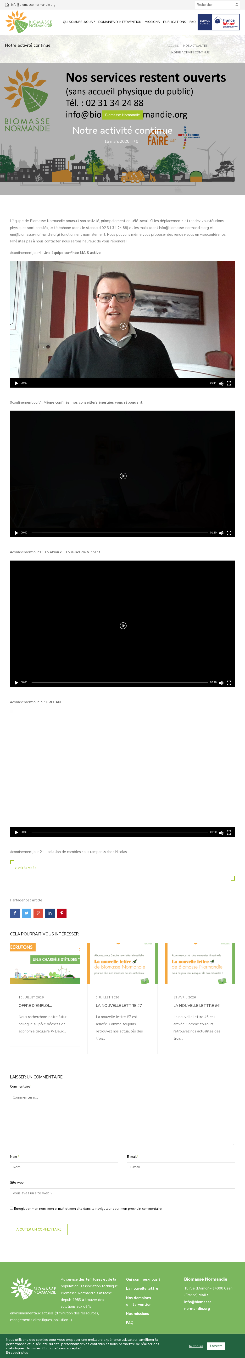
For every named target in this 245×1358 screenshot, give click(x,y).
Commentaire (21, 1086)
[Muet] (221, 383)
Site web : (17, 1182)
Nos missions (137, 1313)
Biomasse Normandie (122, 115)
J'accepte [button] (216, 1346)
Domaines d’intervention (119, 22)
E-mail (132, 1156)
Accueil (172, 46)
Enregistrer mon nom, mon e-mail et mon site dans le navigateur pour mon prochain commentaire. (88, 1208)
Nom (14, 1156)
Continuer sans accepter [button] (61, 1348)
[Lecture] (16, 383)
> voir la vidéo (25, 867)
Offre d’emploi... (35, 1005)
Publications (174, 22)
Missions (152, 22)
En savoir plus (17, 1352)
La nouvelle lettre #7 (119, 1005)
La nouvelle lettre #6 (196, 1005)
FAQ (192, 22)
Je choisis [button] (196, 1346)
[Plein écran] (229, 383)
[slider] (120, 682)
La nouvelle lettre (142, 1288)
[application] (122, 324)
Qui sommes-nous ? (79, 22)
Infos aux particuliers (219, 22)
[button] (122, 324)
